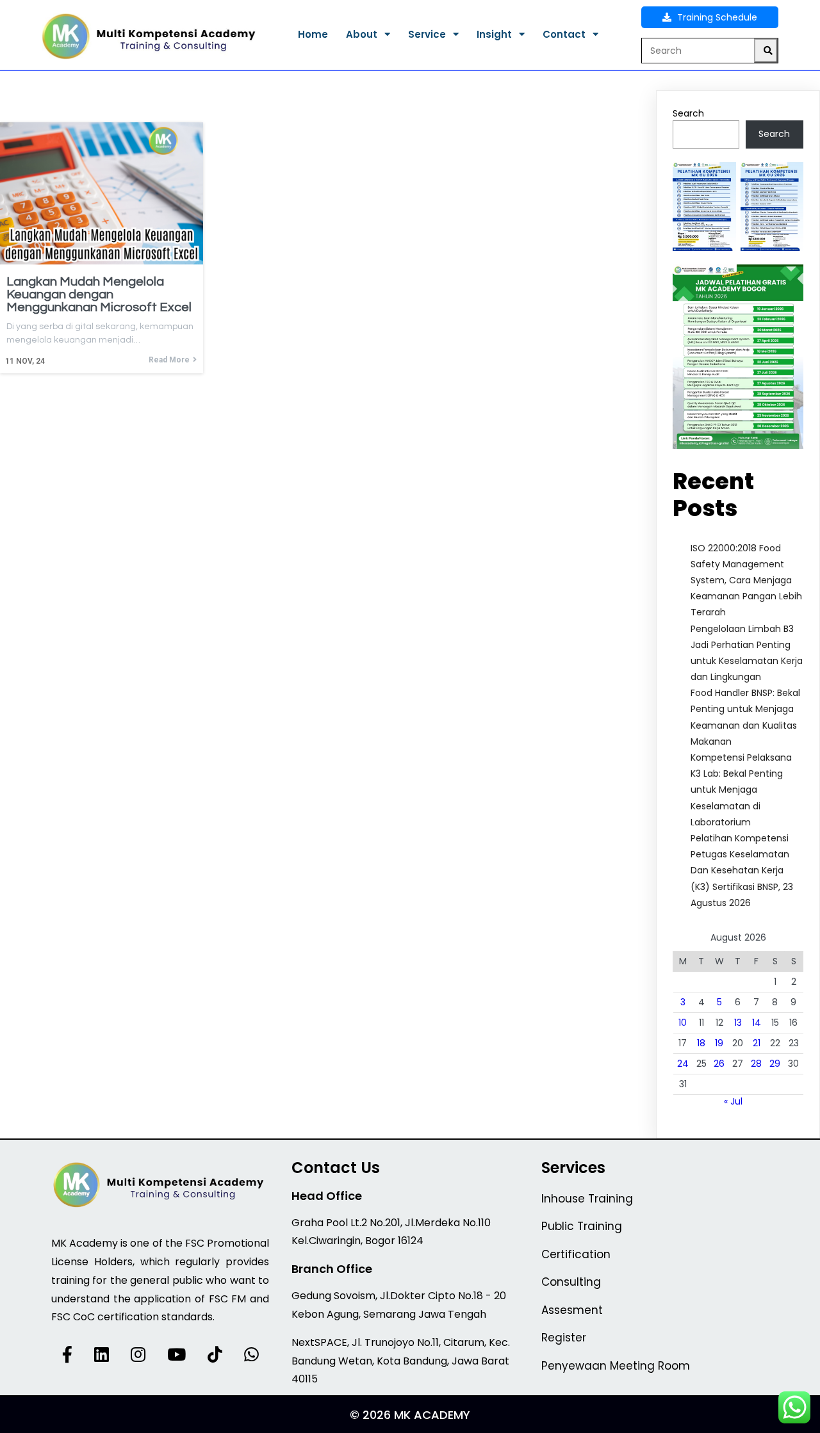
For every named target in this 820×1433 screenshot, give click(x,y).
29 (774, 1063)
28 (756, 1063)
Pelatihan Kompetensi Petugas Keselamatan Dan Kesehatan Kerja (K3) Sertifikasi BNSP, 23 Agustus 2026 (742, 870)
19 (719, 1043)
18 (701, 1043)
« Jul (733, 1101)
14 (756, 1022)
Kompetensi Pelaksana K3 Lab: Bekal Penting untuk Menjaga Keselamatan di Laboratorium (741, 790)
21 (756, 1043)
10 (682, 1022)
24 (683, 1063)
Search (688, 113)
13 (738, 1022)
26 (719, 1063)
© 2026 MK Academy (410, 1415)
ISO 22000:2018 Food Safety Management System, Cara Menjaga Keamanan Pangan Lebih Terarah (746, 580)
